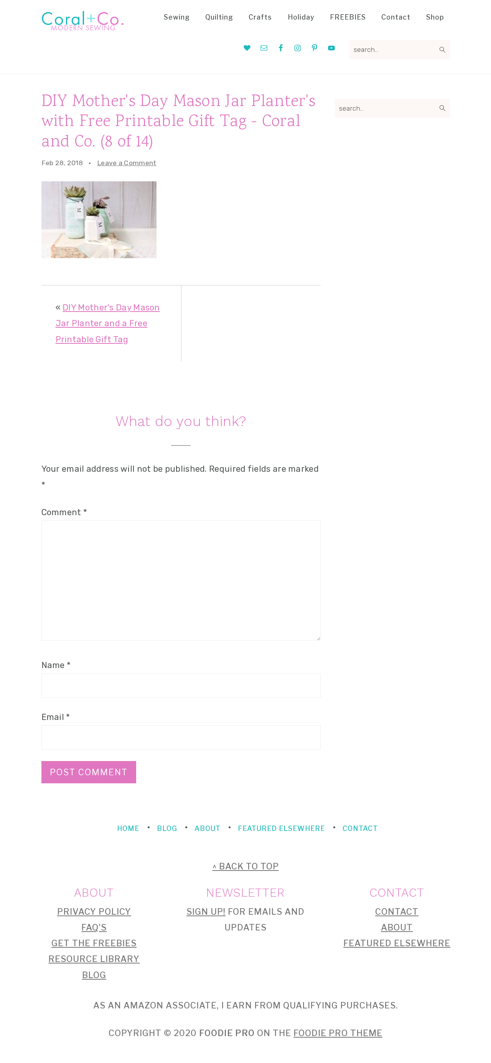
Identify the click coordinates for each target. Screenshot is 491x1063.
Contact (397, 912)
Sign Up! (206, 912)
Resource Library (94, 959)
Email (55, 717)
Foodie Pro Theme (337, 1033)
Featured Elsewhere (396, 943)
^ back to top (246, 866)
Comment (64, 512)
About (397, 927)
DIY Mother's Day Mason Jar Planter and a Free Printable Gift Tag (108, 323)
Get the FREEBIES (94, 943)
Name (56, 665)
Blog (94, 975)
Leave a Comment (127, 163)
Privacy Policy (94, 912)
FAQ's (94, 927)
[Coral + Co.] (82, 25)
